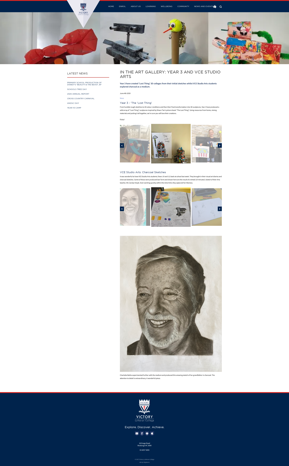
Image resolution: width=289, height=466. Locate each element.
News (122, 98)
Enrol (122, 6)
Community (183, 6)
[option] (171, 143)
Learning (151, 6)
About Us (136, 6)
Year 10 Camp (74, 108)
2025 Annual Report (78, 94)
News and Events (203, 6)
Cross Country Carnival (80, 98)
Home (111, 6)
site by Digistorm (144, 462)
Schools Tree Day (77, 89)
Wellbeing (166, 6)
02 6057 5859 (144, 450)
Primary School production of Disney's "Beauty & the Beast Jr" (84, 84)
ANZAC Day (73, 103)
